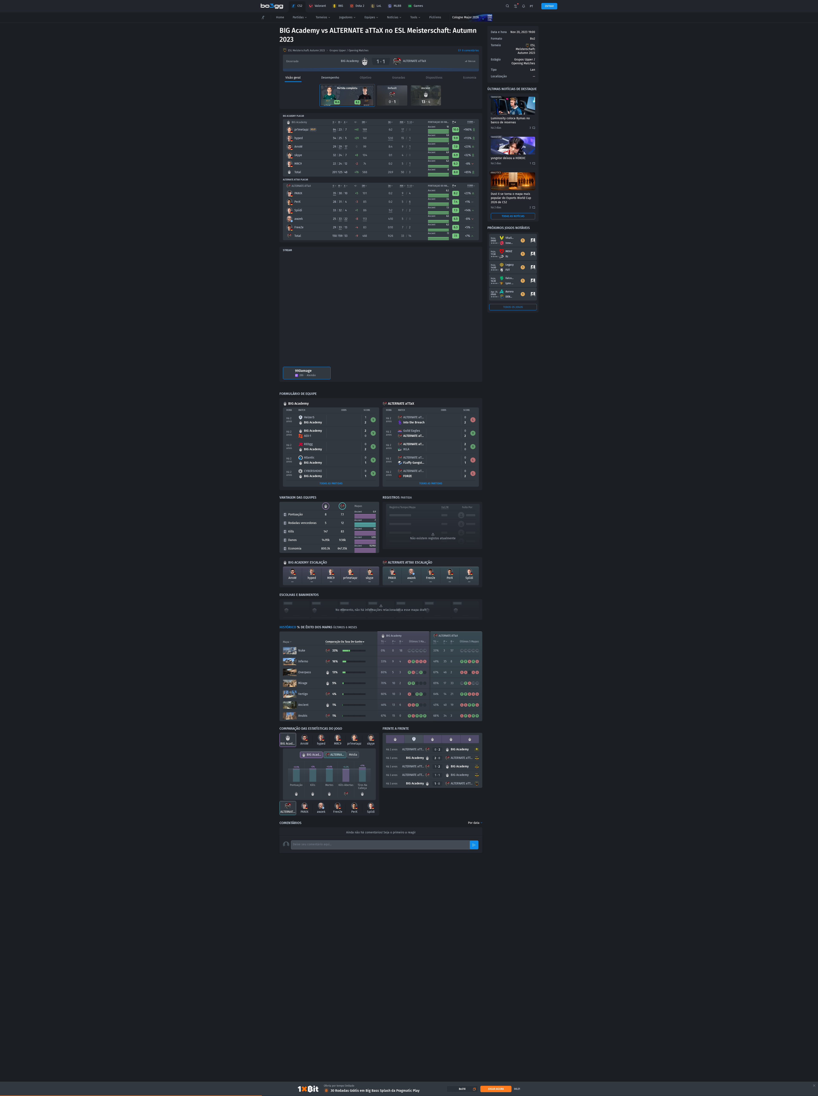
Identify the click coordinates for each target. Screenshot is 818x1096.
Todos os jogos (513, 307)
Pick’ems (435, 17)
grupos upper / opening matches (349, 50)
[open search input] (507, 6)
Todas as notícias (513, 216)
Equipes (369, 17)
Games (418, 6)
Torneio (496, 45)
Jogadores (346, 17)
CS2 (299, 6)
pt (531, 6)
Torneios (321, 17)
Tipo (494, 70)
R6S (340, 6)
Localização (499, 76)
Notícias (392, 17)
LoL (379, 6)
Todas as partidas (331, 483)
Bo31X (462, 1088)
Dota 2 (360, 6)
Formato (496, 38)
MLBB (397, 6)
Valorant (320, 6)
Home (280, 17)
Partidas (298, 17)
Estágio (496, 59)
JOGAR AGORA (496, 1088)
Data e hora (499, 32)
